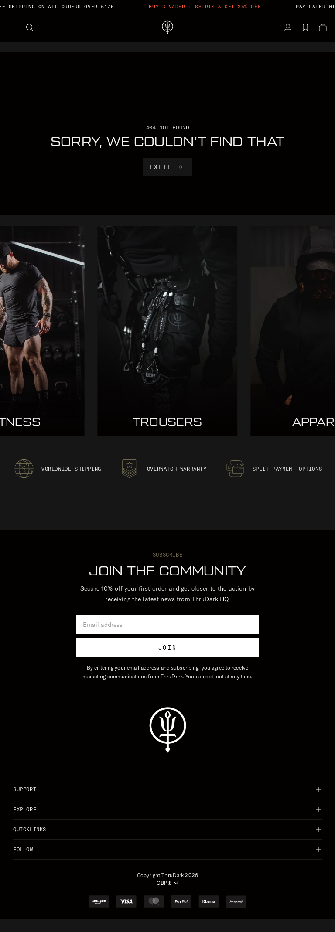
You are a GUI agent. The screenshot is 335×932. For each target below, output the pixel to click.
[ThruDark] (167, 27)
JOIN (167, 647)
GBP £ (164, 883)
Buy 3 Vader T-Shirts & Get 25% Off (205, 6)
